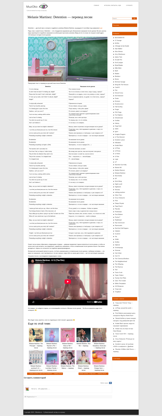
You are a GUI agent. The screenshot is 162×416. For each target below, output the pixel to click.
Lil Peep (117, 148)
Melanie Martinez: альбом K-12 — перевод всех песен (36, 368)
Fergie (117, 109)
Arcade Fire (118, 59)
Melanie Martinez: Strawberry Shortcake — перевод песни (99, 346)
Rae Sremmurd (119, 222)
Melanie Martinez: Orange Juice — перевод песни (99, 368)
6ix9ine (117, 43)
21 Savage (118, 40)
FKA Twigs (118, 112)
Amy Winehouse (120, 54)
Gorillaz (117, 120)
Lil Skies (117, 153)
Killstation (118, 142)
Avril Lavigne (119, 62)
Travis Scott (118, 272)
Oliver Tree (118, 195)
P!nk (116, 200)
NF (116, 178)
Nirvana (117, 189)
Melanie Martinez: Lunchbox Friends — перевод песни (51, 368)
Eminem (117, 101)
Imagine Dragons (120, 134)
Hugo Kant (118, 126)
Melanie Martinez (120, 173)
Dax (116, 90)
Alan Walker (118, 48)
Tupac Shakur (119, 275)
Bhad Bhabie (119, 65)
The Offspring (119, 264)
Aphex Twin (118, 57)
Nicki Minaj (118, 181)
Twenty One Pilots (120, 278)
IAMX (116, 129)
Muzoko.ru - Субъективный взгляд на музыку (50, 412)
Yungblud (118, 292)
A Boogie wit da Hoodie (122, 46)
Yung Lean (118, 289)
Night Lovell (118, 184)
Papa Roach (119, 206)
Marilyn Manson (120, 170)
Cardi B (117, 87)
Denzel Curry (119, 93)
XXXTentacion (119, 286)
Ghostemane (119, 118)
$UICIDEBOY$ (119, 37)
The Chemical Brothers (122, 258)
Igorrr (116, 131)
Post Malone (119, 214)
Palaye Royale (119, 203)
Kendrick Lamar (120, 140)
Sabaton (117, 231)
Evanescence (119, 104)
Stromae (117, 250)
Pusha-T (117, 217)
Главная (96, 5)
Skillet (117, 239)
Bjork (116, 71)
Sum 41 (117, 256)
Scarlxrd (117, 234)
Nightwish (118, 187)
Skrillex (117, 242)
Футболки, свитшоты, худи (112, 5)
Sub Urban (118, 253)
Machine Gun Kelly (121, 164)
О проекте (129, 5)
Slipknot (117, 245)
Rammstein (118, 225)
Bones (117, 79)
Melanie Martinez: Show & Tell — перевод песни (67, 346)
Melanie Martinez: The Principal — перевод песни (36, 346)
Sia (116, 236)
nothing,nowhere (120, 192)
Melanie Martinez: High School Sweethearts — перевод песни (45, 373)
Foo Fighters (119, 115)
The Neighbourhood (121, 261)
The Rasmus (119, 267)
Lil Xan (117, 156)
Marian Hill (118, 167)
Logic (116, 159)
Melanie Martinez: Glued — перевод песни (83, 368)
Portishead (118, 211)
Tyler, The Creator (120, 280)
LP (116, 162)
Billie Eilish (118, 68)
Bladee (117, 73)
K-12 (100, 28)
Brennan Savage (120, 82)
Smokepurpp (119, 247)
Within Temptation (120, 283)
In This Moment (119, 137)
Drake (117, 98)
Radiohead (118, 220)
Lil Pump (117, 151)
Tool (116, 269)
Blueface (117, 76)
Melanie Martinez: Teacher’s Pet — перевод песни (51, 346)
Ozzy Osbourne (120, 198)
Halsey (117, 123)
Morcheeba (118, 175)
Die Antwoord (119, 95)
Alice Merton (119, 51)
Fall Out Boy (119, 106)
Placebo (117, 209)
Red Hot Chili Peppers (122, 228)
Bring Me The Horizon (121, 84)
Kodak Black (119, 145)
